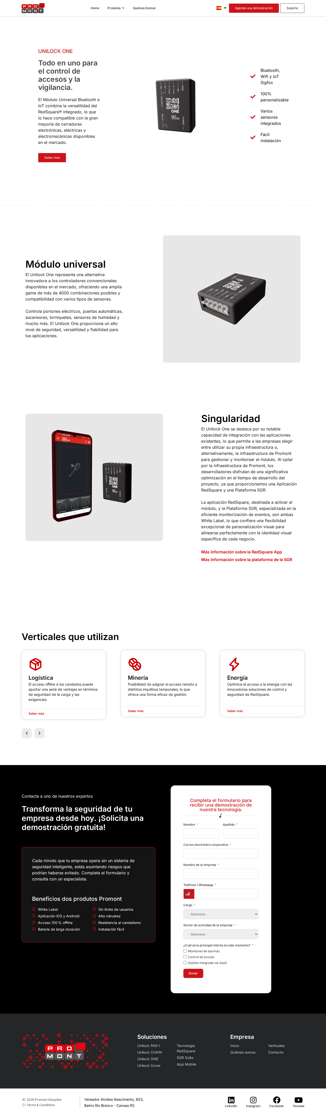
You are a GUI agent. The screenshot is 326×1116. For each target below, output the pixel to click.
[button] (27, 733)
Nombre (189, 824)
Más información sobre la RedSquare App (241, 551)
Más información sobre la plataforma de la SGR (246, 559)
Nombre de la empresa (199, 865)
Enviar (193, 973)
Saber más (36, 713)
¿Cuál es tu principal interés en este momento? (216, 945)
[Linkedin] (231, 1100)
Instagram (253, 1106)
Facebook (276, 1106)
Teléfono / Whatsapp (198, 885)
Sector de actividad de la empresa (208, 925)
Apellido (229, 824)
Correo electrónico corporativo (205, 845)
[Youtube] (298, 1100)
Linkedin (231, 1106)
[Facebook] (276, 1100)
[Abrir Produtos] (123, 8)
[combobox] (189, 894)
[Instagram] (253, 1100)
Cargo (187, 905)
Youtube (298, 1106)
